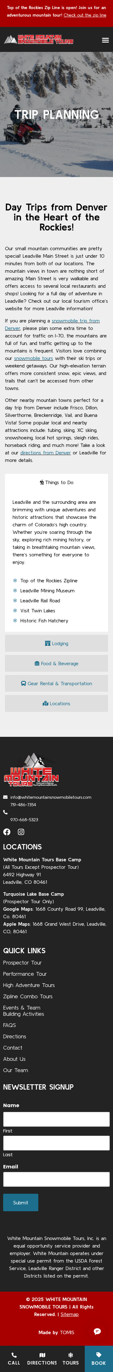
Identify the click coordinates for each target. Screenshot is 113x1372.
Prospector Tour (22, 962)
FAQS (9, 1025)
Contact (12, 1047)
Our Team (15, 1070)
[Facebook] (6, 832)
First (8, 1130)
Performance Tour (25, 973)
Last (8, 1154)
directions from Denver (45, 452)
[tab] (56, 482)
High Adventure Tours (29, 985)
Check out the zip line (85, 15)
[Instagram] (20, 832)
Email (10, 1166)
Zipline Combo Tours (27, 996)
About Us (14, 1059)
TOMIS (67, 1332)
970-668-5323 (24, 819)
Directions (14, 1036)
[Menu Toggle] (105, 39)
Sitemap (70, 1314)
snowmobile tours (33, 358)
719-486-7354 (23, 804)
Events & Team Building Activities (23, 1010)
